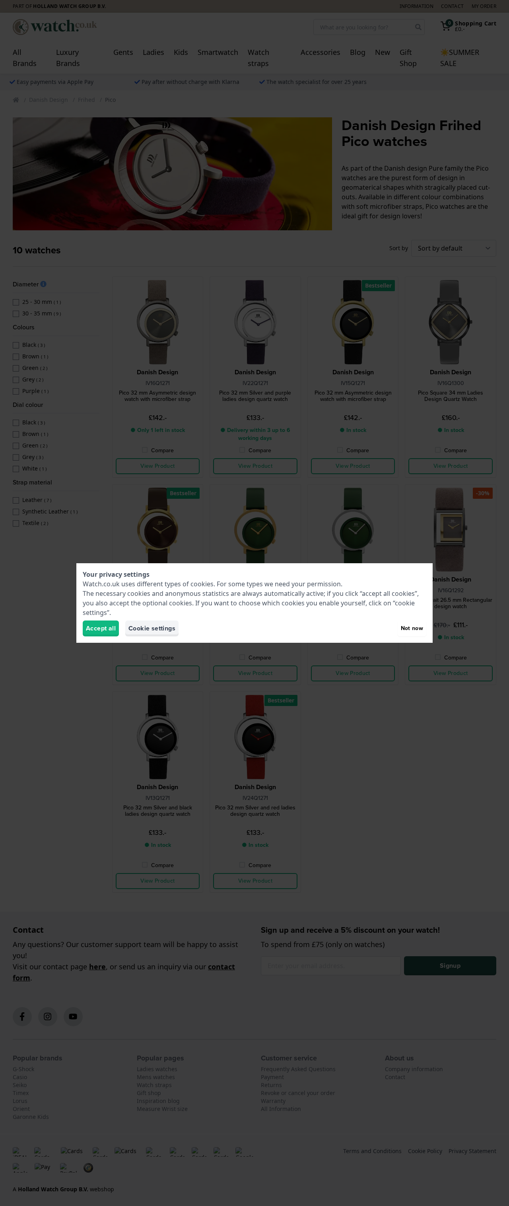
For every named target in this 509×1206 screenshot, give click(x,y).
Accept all (101, 628)
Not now (412, 628)
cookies (202, 584)
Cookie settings (151, 628)
